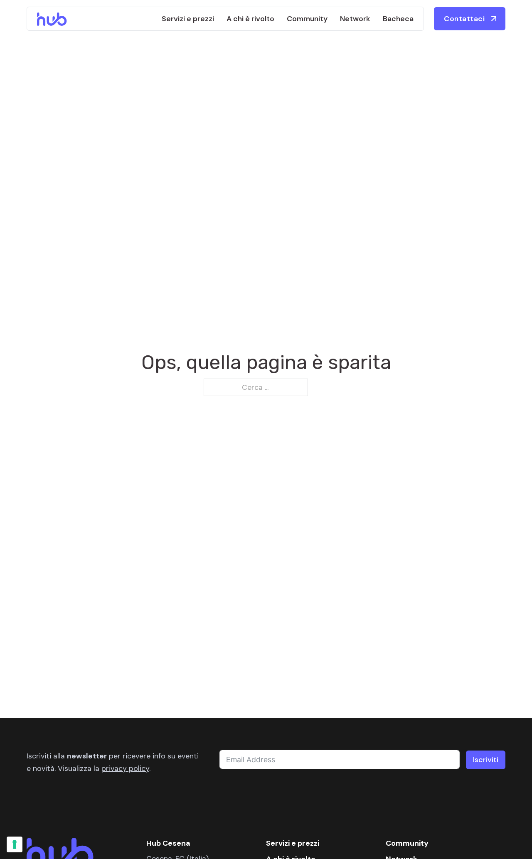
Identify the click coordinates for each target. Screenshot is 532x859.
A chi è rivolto (250, 18)
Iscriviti (485, 760)
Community (307, 18)
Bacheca (398, 18)
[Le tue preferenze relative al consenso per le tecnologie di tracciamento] (14, 844)
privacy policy (125, 768)
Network (355, 18)
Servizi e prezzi (188, 18)
